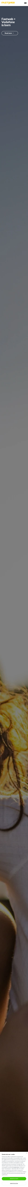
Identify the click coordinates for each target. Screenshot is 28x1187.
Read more (8, 33)
